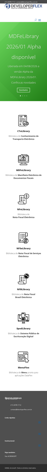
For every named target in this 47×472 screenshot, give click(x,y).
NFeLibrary (23, 209)
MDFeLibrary (23, 170)
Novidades (23, 90)
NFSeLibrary (24, 248)
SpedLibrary (23, 328)
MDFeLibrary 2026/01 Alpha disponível (23, 46)
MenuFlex (23, 367)
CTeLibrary (23, 131)
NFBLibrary (23, 289)
